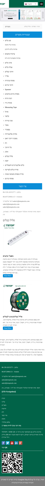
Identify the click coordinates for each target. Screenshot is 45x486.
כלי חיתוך (8, 147)
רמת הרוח (8, 98)
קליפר (7, 116)
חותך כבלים (9, 72)
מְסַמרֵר (7, 130)
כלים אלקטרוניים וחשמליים (14, 165)
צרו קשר (4, 415)
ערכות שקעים (10, 54)
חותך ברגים (9, 85)
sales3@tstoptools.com (11, 207)
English (30, 4)
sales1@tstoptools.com (21, 201)
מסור (6, 125)
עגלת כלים (8, 67)
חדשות (4, 408)
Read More (7, 276)
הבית (38, 26)
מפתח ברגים (9, 179)
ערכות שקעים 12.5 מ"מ (12, 58)
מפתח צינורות (10, 81)
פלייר (7, 76)
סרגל (6, 112)
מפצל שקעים (8, 256)
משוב (3, 419)
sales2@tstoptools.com (11, 204)
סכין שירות (9, 121)
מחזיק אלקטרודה (11, 134)
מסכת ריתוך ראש (11, 138)
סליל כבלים (27, 26)
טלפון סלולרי (6, 422)
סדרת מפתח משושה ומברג (14, 174)
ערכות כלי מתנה (10, 45)
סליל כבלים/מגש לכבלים (12, 317)
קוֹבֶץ (6, 161)
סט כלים (8, 40)
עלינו (3, 402)
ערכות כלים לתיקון (11, 49)
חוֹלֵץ (6, 152)
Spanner (8, 89)
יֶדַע (3, 412)
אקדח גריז (8, 103)
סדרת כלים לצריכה (11, 170)
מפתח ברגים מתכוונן (12, 94)
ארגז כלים (8, 63)
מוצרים (34, 26)
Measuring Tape (11, 107)
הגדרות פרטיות (17, 483)
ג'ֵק (6, 143)
